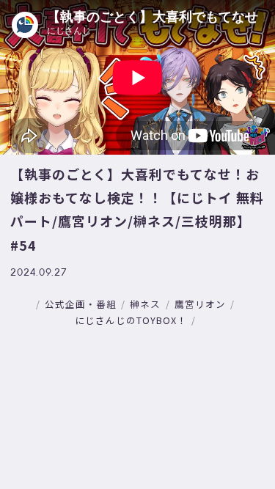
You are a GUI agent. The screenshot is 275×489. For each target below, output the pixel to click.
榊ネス (145, 304)
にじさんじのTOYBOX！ (131, 320)
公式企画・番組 (81, 304)
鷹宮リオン (200, 304)
